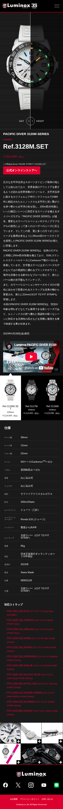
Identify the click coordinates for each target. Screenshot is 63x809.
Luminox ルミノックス (20, 6)
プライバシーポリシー (29, 799)
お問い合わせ (47, 799)
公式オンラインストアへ (21, 170)
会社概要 (14, 799)
